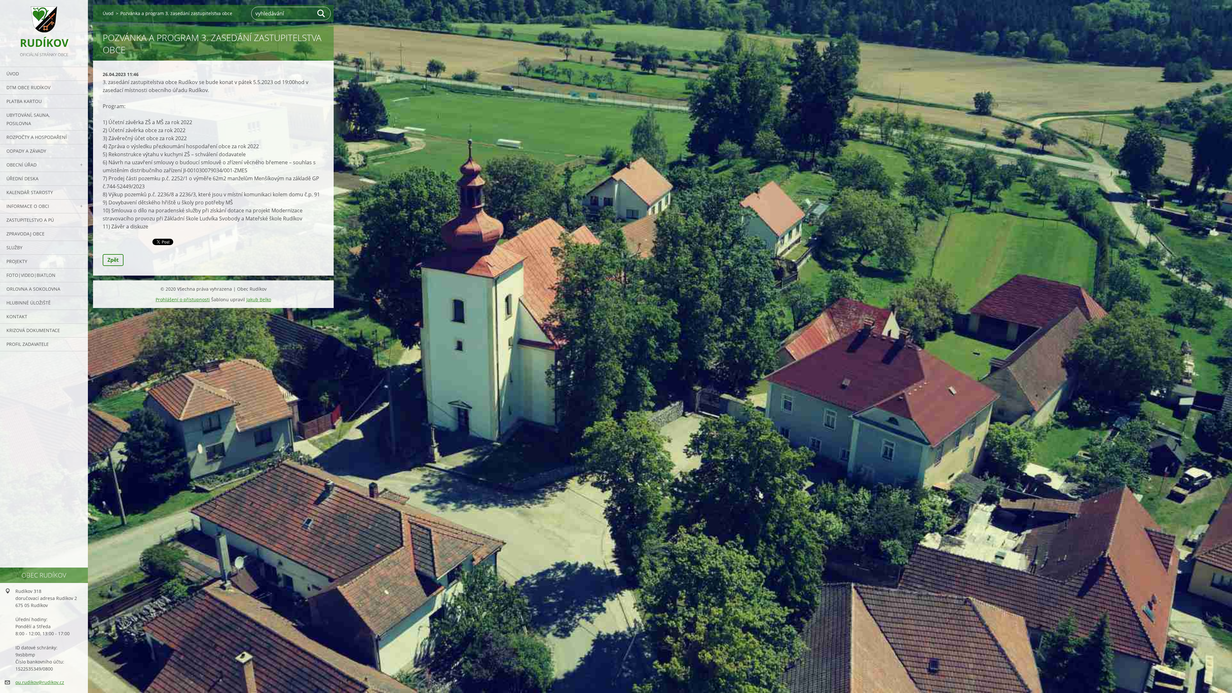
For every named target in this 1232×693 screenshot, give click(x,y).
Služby (14, 247)
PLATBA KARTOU (24, 101)
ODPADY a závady (26, 151)
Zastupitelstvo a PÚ (30, 220)
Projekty (16, 261)
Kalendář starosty (29, 192)
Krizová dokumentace (33, 330)
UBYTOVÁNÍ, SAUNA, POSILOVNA (28, 119)
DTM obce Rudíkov (28, 87)
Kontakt (16, 316)
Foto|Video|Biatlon (31, 275)
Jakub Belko (258, 299)
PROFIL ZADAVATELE (27, 344)
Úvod (12, 74)
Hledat (321, 13)
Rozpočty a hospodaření (36, 137)
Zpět (113, 259)
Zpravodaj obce (25, 234)
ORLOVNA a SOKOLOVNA (33, 289)
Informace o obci (27, 206)
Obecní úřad (21, 165)
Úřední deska (22, 178)
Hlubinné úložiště (28, 303)
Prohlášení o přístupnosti (183, 299)
